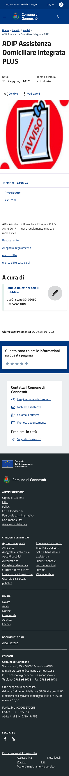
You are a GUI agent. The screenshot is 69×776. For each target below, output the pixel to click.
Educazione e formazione (17, 574)
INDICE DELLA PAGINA (15, 183)
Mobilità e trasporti (47, 547)
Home (5, 30)
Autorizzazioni (10, 561)
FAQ (43, 762)
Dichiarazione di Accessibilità (19, 753)
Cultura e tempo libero (15, 569)
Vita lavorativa (45, 574)
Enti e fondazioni (12, 511)
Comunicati (9, 615)
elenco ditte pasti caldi (16, 262)
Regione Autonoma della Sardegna (21, 4)
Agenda (7, 619)
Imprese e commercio (49, 543)
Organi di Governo (13, 497)
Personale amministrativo (17, 515)
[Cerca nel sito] (59, 16)
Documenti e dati (12, 520)
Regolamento (10, 240)
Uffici (5, 502)
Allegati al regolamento (16, 247)
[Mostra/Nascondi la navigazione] (4, 16)
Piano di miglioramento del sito (35, 766)
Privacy (21, 762)
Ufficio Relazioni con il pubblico (23, 290)
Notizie (6, 610)
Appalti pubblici (11, 556)
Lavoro (6, 624)
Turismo (40, 569)
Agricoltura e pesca (13, 543)
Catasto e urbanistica (15, 565)
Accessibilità (24, 757)
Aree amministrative (14, 524)
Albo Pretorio (10, 643)
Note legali (54, 757)
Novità (16, 30)
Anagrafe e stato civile (16, 552)
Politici (6, 506)
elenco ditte (9, 255)
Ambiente (8, 547)
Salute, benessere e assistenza (48, 554)
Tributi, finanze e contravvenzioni (46, 563)
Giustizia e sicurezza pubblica (14, 580)
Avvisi (26, 30)
